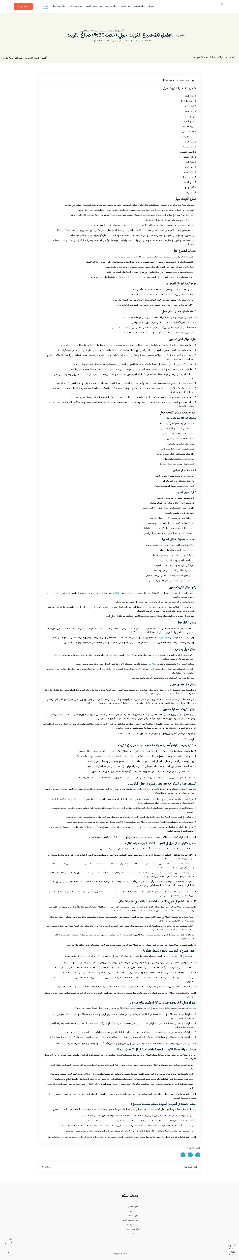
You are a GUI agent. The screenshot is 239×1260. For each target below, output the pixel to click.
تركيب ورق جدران (58, 6)
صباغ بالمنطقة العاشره (94, 6)
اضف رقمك (22, 6)
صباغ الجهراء (126, 6)
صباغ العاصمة (111, 6)
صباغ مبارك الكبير (75, 6)
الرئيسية (152, 6)
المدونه (45, 6)
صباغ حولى (152, 664)
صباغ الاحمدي (139, 6)
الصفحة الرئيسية (144, 40)
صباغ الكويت (116, 593)
